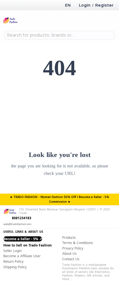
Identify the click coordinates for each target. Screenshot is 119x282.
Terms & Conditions (77, 242)
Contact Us (70, 259)
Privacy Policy (72, 248)
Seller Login (12, 250)
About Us (69, 253)
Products (69, 237)
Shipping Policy (15, 267)
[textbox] (59, 35)
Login (84, 5)
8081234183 (21, 218)
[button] (67, 5)
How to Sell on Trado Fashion (27, 245)
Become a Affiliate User (22, 256)
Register (104, 5)
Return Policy (13, 261)
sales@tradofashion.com (17, 224)
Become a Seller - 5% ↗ (22, 239)
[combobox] (59, 35)
